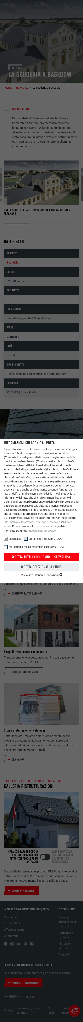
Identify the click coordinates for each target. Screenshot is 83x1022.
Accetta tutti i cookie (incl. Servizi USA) (42, 557)
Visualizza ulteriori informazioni (40, 575)
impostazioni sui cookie (42, 530)
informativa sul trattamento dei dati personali (31, 522)
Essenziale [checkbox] (15, 538)
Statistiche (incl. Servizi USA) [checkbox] (46, 538)
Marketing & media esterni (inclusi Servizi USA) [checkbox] (36, 546)
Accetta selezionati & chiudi (41, 567)
